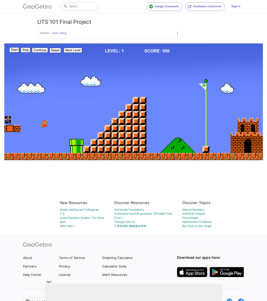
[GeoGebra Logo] (37, 6)
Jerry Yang (59, 33)
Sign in (235, 6)
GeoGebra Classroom (207, 6)
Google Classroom (167, 6)
